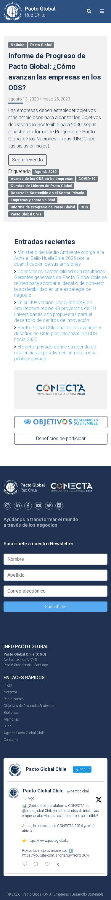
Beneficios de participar (61, 438)
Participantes (14, 699)
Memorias (11, 719)
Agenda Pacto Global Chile (24, 733)
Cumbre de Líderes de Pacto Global (41, 186)
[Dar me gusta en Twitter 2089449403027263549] (49, 864)
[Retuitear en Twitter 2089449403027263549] (38, 864)
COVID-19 (86, 179)
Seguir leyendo (27, 160)
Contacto (10, 740)
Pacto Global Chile (26, 214)
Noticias (18, 45)
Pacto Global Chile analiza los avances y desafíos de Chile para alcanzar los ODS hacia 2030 (57, 333)
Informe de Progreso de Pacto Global (43, 207)
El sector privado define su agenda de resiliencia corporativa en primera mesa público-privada (55, 352)
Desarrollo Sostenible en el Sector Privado (47, 193)
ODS (84, 207)
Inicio (8, 685)
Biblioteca (11, 713)
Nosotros (10, 692)
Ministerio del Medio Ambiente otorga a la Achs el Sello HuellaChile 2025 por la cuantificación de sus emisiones (59, 258)
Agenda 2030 (45, 172)
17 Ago (28, 798)
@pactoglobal (78, 791)
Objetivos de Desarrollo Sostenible (29, 706)
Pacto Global (41, 45)
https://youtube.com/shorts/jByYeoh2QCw (55, 855)
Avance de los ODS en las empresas (42, 179)
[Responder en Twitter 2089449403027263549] (26, 864)
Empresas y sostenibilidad (33, 200)
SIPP (7, 726)
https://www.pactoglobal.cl (49, 841)
